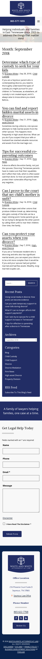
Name (6, 445)
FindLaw (21, 652)
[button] (38, 21)
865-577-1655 (17, 21)
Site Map (19, 646)
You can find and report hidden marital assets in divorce (20, 112)
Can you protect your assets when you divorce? (18, 238)
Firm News (9, 371)
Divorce (8, 364)
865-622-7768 (21, 611)
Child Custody (11, 356)
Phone (6, 458)
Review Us (21, 625)
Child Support (11, 360)
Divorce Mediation (13, 367)
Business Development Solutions (20, 649)
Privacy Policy (30, 646)
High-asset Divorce (13, 375)
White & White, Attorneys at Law (23, 641)
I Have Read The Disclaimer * (18, 524)
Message (7, 485)
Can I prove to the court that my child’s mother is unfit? (21, 195)
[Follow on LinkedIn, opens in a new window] (26, 618)
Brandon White (11, 73)
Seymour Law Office (22, 595)
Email (6, 472)
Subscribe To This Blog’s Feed (18, 392)
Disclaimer (8, 518)
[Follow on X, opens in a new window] (21, 618)
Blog (7, 352)
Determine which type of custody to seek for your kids (21, 66)
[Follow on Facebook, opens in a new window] (16, 618)
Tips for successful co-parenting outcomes (19, 153)
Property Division (12, 379)
